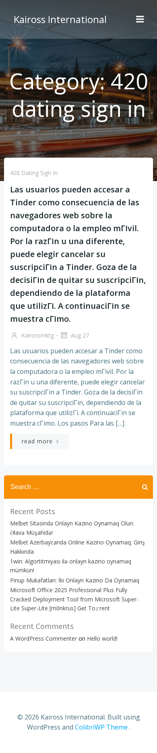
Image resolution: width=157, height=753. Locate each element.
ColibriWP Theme (101, 727)
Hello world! (102, 638)
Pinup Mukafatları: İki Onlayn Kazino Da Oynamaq (74, 580)
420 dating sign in (34, 173)
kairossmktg (37, 335)
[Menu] (140, 19)
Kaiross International (60, 19)
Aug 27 (79, 335)
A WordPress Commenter (43, 638)
